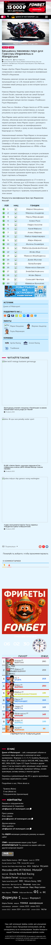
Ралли (15, 892)
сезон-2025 (26, 909)
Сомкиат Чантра (35, 279)
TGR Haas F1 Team (25, 878)
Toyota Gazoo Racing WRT (10, 881)
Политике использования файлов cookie (28, 932)
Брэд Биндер (34, 264)
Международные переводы (28, 316)
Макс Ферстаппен (37, 887)
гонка (24, 903)
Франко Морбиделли (35, 256)
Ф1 (36, 891)
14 (8, 260)
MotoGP (23, 61)
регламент (15, 906)
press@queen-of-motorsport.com (16, 819)
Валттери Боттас (16, 884)
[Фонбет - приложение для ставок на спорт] (25, 7)
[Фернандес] (10, 700)
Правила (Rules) (9, 789)
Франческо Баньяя (34, 267)
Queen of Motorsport (11, 306)
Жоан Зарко (35, 275)
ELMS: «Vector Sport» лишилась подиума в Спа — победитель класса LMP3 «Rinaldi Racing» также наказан (23, 467)
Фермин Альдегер (7, 65)
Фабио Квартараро (35, 236)
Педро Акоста (34, 225)
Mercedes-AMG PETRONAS (16, 870)
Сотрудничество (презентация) (15, 794)
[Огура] (10, 679)
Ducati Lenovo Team (9, 863)
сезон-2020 (24, 906)
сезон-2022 (6, 909)
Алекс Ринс (34, 221)
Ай (18, 679)
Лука (19, 729)
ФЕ (44, 892)
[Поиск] (8, 16)
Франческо (20, 714)
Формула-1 (11, 897)
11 (8, 248)
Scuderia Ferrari (10, 877)
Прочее (11, 47)
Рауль (21, 700)
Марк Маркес (35, 240)
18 (8, 275)
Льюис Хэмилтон (20, 887)
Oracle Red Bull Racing (21, 873)
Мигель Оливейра (35, 244)
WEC (21, 881)
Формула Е (35, 898)
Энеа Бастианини (35, 271)
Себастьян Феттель (25, 892)
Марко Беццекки (29, 63)
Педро (19, 707)
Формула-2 (25, 898)
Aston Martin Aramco (9, 860)
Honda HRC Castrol (27, 863)
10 (8, 244)
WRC (39, 881)
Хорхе (19, 661)
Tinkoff (20, 316)
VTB (24, 316)
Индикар (27, 884)
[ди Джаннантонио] (10, 693)
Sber (16, 316)
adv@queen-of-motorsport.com (15, 809)
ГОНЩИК (34, 205)
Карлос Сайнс (36, 884)
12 (8, 252)
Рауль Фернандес (39, 63)
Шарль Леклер (7, 903)
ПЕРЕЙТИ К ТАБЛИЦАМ (25, 734)
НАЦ (16, 205)
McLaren (44, 866)
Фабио (26, 693)
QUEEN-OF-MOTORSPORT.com (27, 17)
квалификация (13, 63)
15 (8, 264)
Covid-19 (31, 860)
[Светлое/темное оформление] (3, 17)
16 (8, 267)
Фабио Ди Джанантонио (34, 248)
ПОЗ (6, 205)
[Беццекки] (10, 670)
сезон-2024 (16, 909)
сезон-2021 (35, 906)
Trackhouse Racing (30, 61)
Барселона (6, 884)
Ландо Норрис (7, 887)
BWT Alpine (23, 860)
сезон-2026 (35, 909)
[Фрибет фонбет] (25, 611)
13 (8, 256)
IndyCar (35, 866)
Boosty (5, 316)
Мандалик (21, 63)
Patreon (9, 316)
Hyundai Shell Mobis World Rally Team (14, 866)
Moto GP (5, 47)
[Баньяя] (10, 714)
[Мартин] (10, 661)
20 (8, 283)
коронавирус (6, 906)
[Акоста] (10, 707)
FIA (19, 863)
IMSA (29, 866)
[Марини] (10, 728)
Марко (20, 670)
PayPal (12, 316)
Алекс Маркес (35, 232)
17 (8, 271)
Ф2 (41, 892)
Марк (19, 686)
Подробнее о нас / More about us (15, 783)
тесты (43, 909)
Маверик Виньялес (34, 283)
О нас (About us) (9, 791)
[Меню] (46, 17)
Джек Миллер (35, 260)
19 (8, 279)
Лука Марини (35, 229)
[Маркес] (10, 686)
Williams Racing (30, 881)
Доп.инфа (35, 316)
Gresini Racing (16, 61)
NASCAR (5, 874)
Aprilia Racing (8, 61)
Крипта (32, 316)
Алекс (19, 722)
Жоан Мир (34, 252)
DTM (37, 860)
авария (16, 903)
